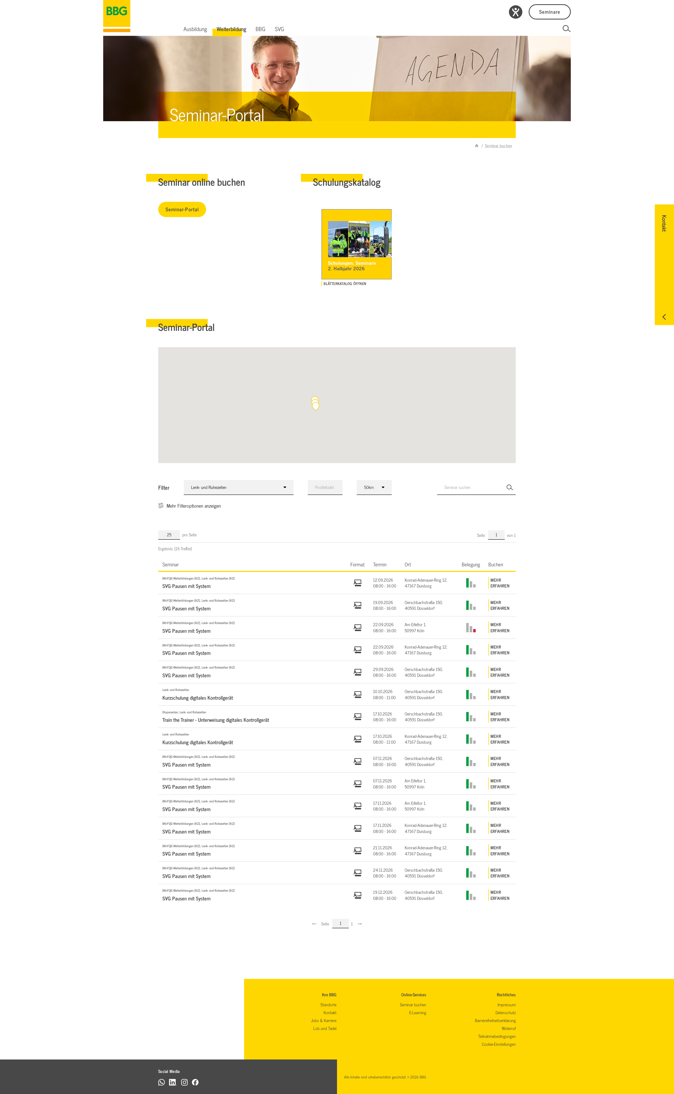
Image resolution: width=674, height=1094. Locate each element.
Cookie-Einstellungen (499, 1044)
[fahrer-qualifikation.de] (477, 145)
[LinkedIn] (173, 1082)
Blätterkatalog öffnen (345, 283)
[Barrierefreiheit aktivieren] (515, 12)
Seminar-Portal (182, 209)
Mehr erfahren (499, 583)
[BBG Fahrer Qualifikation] (116, 16)
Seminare (549, 11)
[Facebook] (195, 1082)
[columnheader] (252, 564)
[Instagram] (184, 1082)
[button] (195, 28)
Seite (481, 535)
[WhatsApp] (161, 1082)
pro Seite (189, 534)
